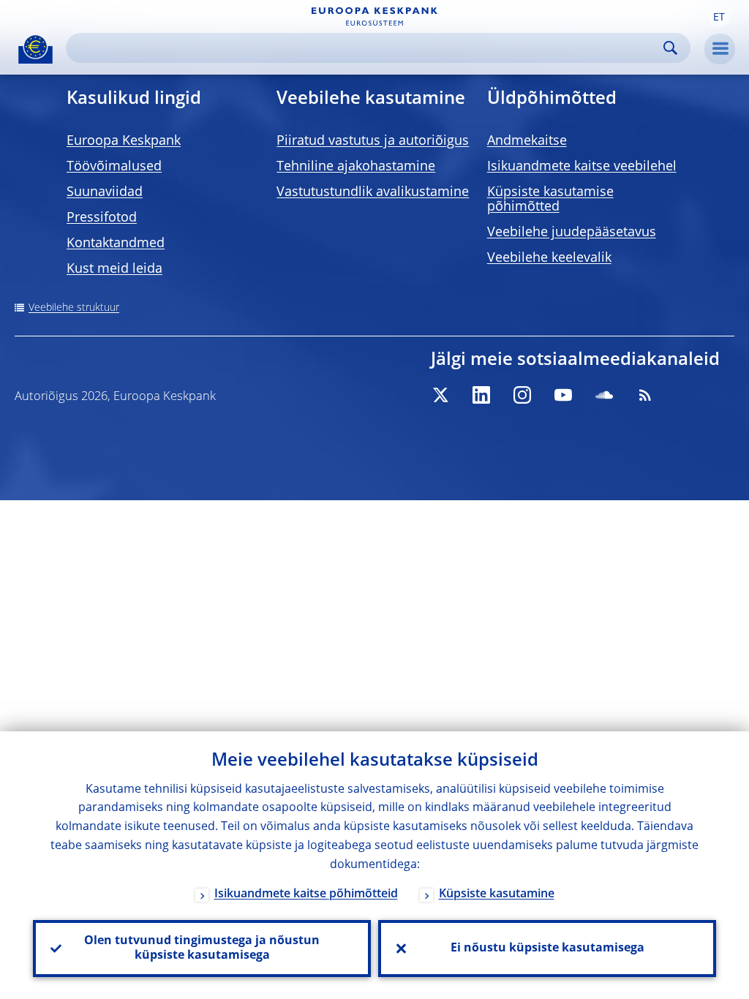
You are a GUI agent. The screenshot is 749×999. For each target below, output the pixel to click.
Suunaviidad (105, 192)
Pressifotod (102, 218)
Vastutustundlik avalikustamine (372, 192)
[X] (440, 394)
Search (670, 48)
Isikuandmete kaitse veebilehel (582, 166)
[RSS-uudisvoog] (645, 394)
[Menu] (719, 49)
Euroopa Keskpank (124, 141)
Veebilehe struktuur (74, 308)
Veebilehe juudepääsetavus (571, 232)
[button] (719, 17)
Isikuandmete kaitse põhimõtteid (306, 894)
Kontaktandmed (116, 243)
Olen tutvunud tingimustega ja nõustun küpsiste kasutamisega (202, 948)
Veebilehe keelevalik (549, 258)
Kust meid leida (114, 269)
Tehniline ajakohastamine (355, 166)
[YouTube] (563, 394)
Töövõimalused (114, 166)
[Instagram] (522, 394)
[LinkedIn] (481, 394)
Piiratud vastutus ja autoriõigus (372, 141)
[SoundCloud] (604, 394)
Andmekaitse (527, 141)
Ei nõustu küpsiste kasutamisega (547, 948)
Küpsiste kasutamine (496, 894)
